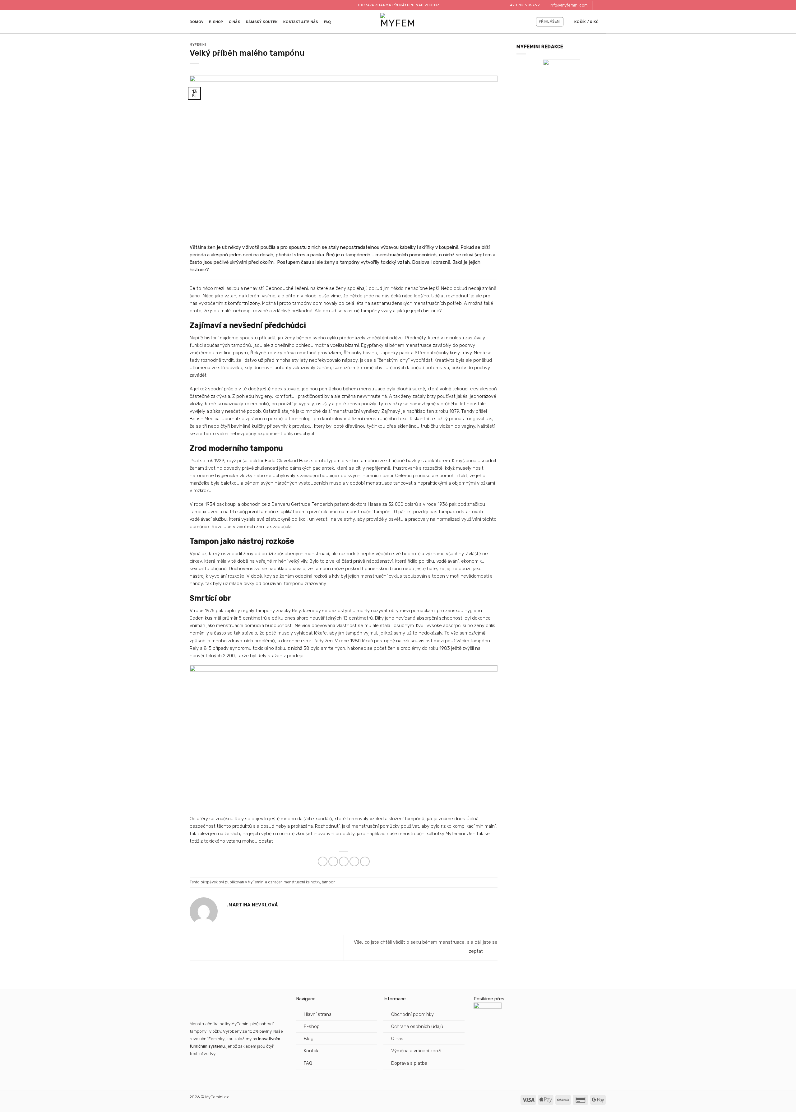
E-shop (216, 22)
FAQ (327, 22)
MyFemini (198, 45)
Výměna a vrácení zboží (416, 1051)
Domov (196, 22)
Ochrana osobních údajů (417, 1026)
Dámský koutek (262, 22)
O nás (234, 22)
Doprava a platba (409, 1063)
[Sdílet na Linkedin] (365, 861)
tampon (329, 882)
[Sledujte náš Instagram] (603, 5)
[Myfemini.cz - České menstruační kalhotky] (398, 22)
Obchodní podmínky (412, 1014)
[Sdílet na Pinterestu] (354, 861)
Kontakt (312, 1051)
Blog (308, 1038)
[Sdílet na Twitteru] (333, 861)
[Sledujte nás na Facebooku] (597, 5)
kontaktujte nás (300, 22)
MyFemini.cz (217, 1096)
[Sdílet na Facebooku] (322, 861)
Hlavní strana (317, 1014)
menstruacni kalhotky (302, 882)
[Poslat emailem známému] (344, 861)
